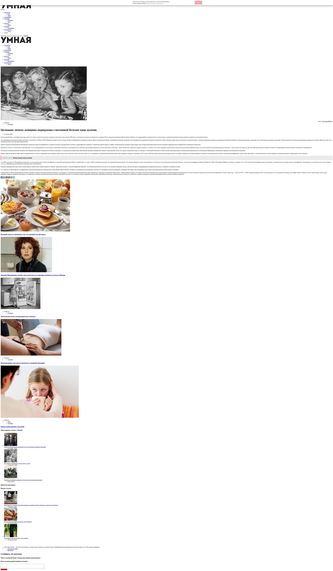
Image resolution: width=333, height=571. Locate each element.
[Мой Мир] (7, 177)
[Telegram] (14, 177)
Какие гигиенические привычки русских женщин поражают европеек (25, 447)
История (6, 26)
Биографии (11, 28)
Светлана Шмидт (327, 121)
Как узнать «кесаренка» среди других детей (17, 463)
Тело (9, 22)
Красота (6, 23)
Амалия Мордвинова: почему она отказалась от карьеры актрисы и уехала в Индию (33, 275)
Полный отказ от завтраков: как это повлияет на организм (23, 234)
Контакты (10, 550)
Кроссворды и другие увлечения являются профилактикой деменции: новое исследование (31, 505)
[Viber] (9, 177)
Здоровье (7, 18)
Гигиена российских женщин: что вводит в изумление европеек (23, 480)
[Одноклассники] (4, 177)
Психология (7, 29)
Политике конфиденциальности (155, 3)
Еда (9, 14)
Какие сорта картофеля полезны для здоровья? (18, 521)
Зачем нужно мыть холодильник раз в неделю (18, 316)
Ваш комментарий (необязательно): (14, 561)
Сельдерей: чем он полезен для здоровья (16, 538)
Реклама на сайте (13, 548)
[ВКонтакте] (2, 177)
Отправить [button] (4, 569)
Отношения (7, 17)
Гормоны (10, 20)
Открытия (7, 12)
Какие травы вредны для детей (12, 427)
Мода (9, 25)
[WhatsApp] (11, 177)
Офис (9, 15)
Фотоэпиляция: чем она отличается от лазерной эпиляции (23, 363)
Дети (9, 31)
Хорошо (198, 2)
